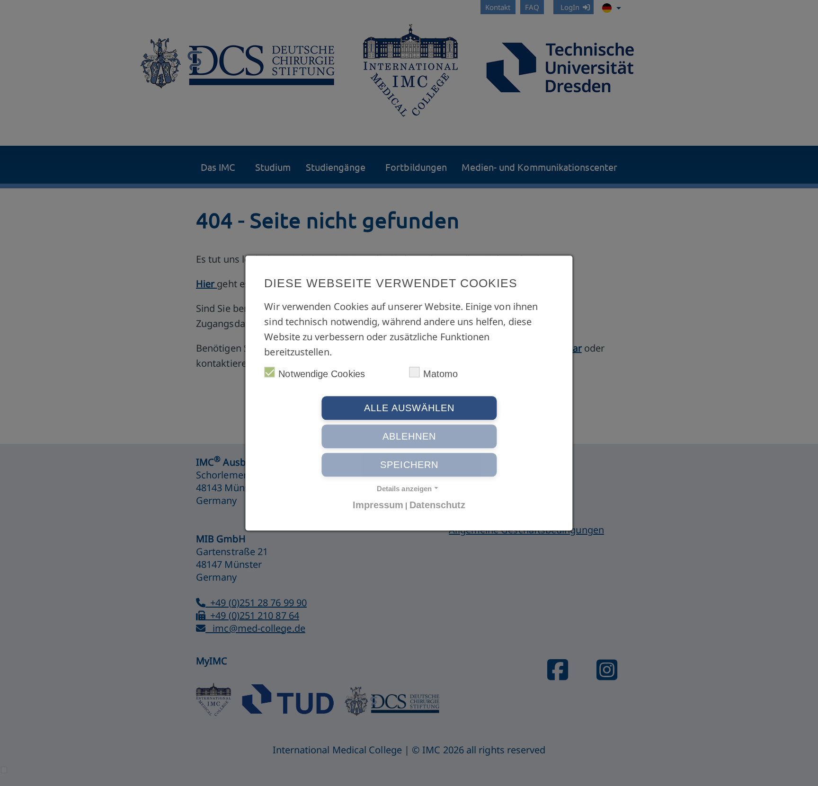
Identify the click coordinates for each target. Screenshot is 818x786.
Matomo (440, 374)
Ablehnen (409, 436)
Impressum (378, 505)
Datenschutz (437, 505)
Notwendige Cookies (321, 374)
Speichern (409, 464)
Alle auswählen (409, 408)
